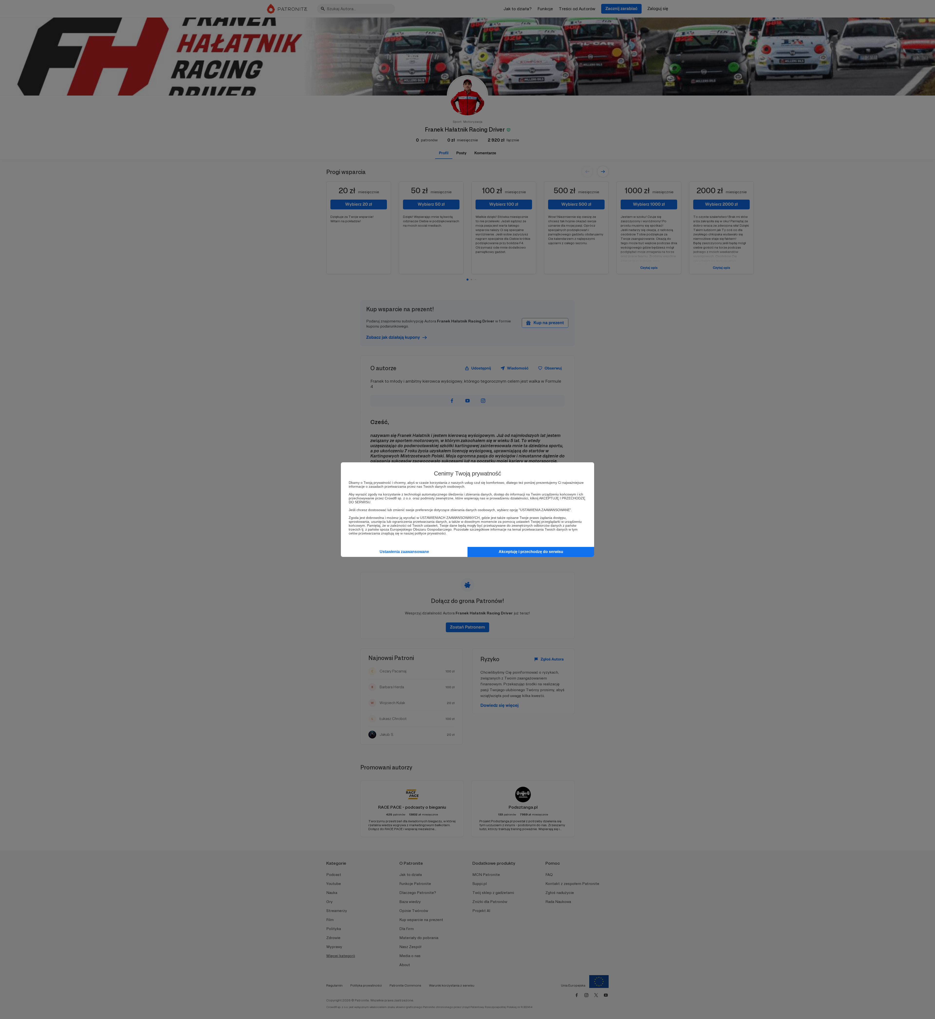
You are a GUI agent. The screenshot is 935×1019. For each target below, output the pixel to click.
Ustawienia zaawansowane (404, 552)
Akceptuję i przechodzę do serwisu (531, 552)
